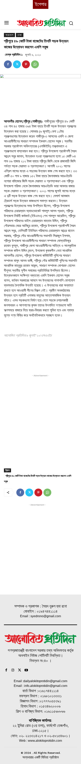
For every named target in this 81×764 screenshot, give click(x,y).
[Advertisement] (40, 418)
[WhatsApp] (35, 64)
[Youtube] (26, 670)
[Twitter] (17, 64)
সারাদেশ (9, 35)
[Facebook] (8, 64)
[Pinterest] (26, 64)
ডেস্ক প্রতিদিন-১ (14, 54)
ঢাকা (19, 35)
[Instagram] (13, 670)
